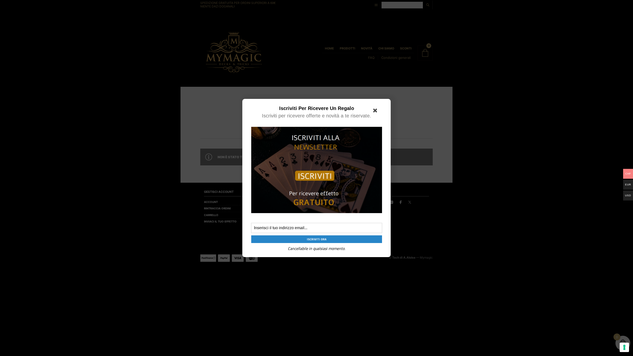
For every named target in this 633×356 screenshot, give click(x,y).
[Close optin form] (376, 111)
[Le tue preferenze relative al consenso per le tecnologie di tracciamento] (624, 347)
